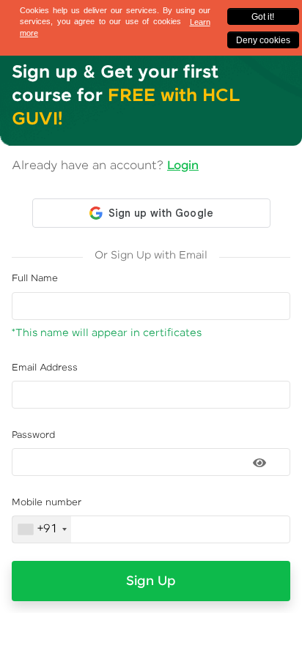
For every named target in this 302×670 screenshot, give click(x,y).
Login (183, 166)
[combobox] (41, 529)
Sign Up (151, 581)
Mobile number (46, 502)
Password (33, 435)
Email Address (45, 367)
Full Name (35, 278)
